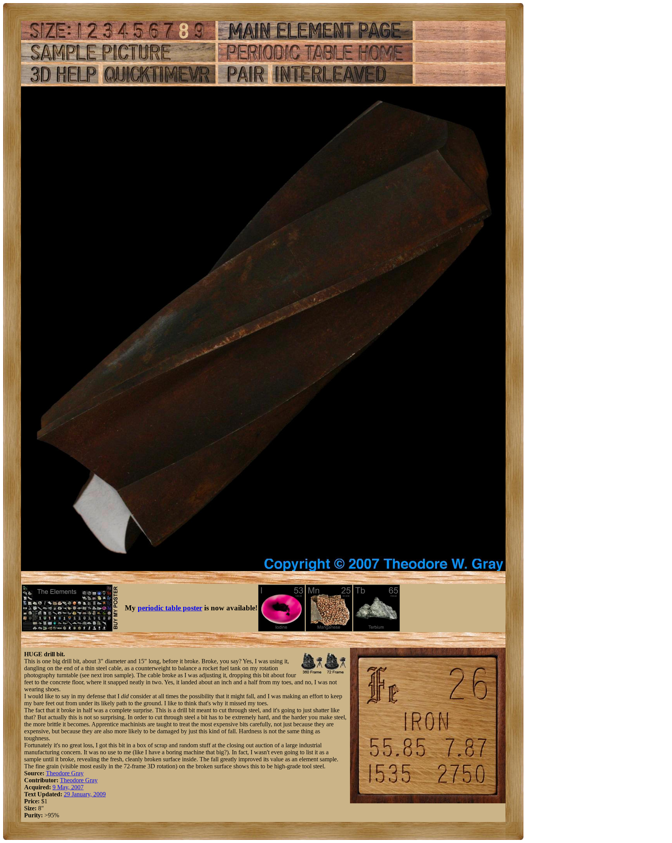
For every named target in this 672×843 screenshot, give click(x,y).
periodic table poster (170, 608)
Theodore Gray (65, 773)
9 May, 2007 (68, 787)
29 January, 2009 (85, 794)
